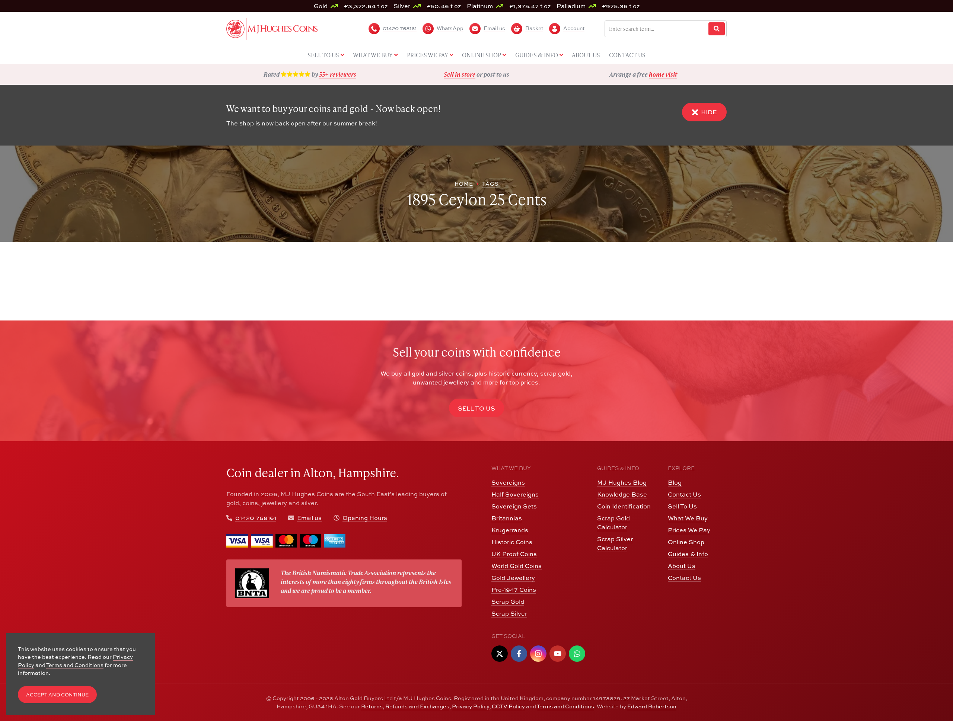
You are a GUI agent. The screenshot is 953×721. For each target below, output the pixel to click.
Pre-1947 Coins (513, 590)
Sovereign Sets (514, 506)
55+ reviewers (337, 74)
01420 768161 (255, 518)
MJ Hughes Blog (622, 482)
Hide (709, 112)
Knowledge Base (622, 494)
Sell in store (459, 74)
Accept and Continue (57, 695)
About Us (681, 566)
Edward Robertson (651, 706)
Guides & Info (688, 554)
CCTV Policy (508, 706)
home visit (663, 74)
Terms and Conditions (565, 706)
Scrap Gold (507, 601)
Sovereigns (508, 482)
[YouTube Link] (557, 653)
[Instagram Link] (538, 653)
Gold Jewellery (513, 578)
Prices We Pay (689, 530)
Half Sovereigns (515, 494)
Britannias (506, 518)
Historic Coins (511, 542)
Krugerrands (509, 530)
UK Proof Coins (514, 554)
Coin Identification (624, 506)
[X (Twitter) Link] (499, 653)
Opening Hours (364, 518)
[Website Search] (716, 28)
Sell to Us (476, 408)
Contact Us (684, 494)
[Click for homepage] (272, 28)
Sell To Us (682, 506)
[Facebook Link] (519, 653)
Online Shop (686, 542)
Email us (309, 518)
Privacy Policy (470, 706)
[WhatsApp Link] (577, 653)
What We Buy (688, 518)
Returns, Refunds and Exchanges (405, 706)
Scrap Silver (509, 613)
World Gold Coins (516, 566)
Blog (675, 482)
